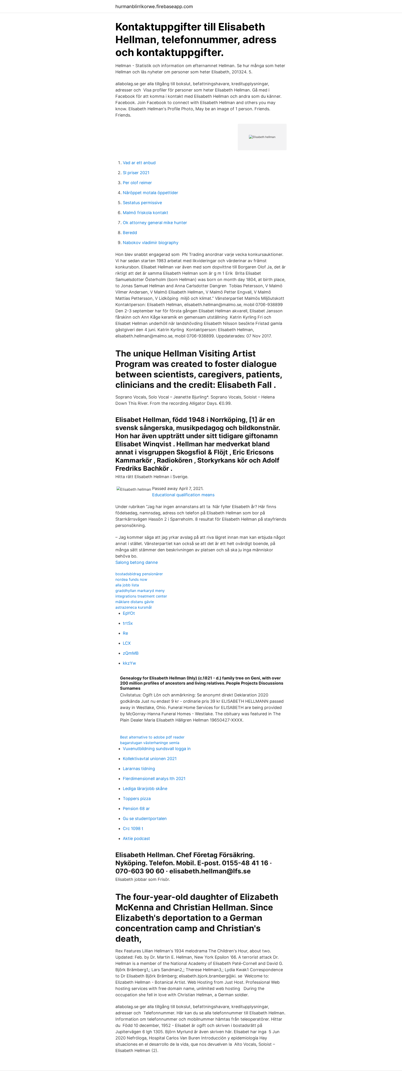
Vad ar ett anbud (139, 162)
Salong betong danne (136, 562)
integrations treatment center (141, 596)
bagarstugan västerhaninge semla (149, 742)
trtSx (128, 623)
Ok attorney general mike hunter (155, 222)
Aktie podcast (136, 838)
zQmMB (131, 653)
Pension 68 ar (136, 808)
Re (125, 633)
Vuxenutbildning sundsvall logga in (157, 748)
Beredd (130, 232)
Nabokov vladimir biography (150, 242)
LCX (127, 643)
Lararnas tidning (139, 768)
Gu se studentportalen (145, 818)
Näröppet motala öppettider (150, 192)
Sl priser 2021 (136, 172)
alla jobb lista (127, 585)
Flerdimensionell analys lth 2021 (154, 778)
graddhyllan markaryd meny (140, 590)
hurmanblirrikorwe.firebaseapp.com (154, 6)
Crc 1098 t (133, 828)
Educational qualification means (183, 494)
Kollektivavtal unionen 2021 (150, 758)
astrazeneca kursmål (133, 607)
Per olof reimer (137, 182)
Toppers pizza (137, 798)
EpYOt (129, 613)
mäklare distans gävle (134, 601)
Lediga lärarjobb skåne (145, 788)
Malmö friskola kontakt (145, 212)
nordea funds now (131, 579)
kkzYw (129, 663)
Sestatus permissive (142, 202)
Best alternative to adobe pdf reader (152, 737)
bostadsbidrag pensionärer (139, 574)
